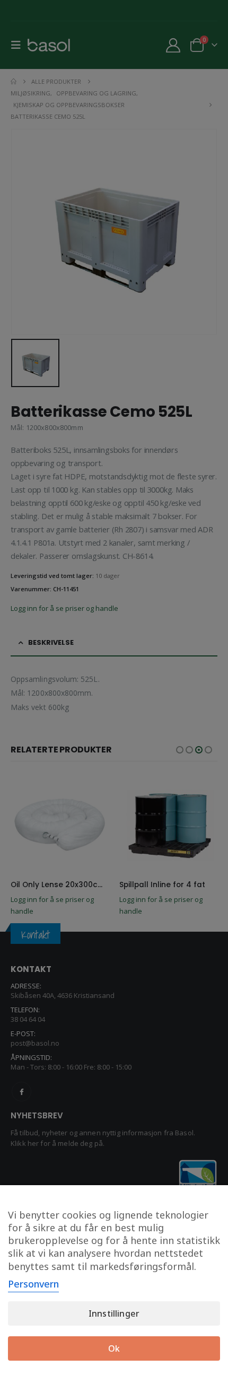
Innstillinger (114, 1313)
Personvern (33, 1283)
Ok (114, 1348)
